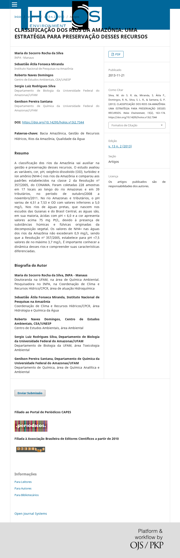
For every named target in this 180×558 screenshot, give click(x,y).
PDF (118, 54)
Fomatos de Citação (124, 125)
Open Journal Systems (30, 513)
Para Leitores (23, 482)
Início (18, 17)
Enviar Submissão (30, 393)
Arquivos (33, 17)
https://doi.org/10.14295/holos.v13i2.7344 (53, 122)
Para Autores (22, 488)
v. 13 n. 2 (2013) (54, 17)
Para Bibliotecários (26, 495)
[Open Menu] (14, 4)
